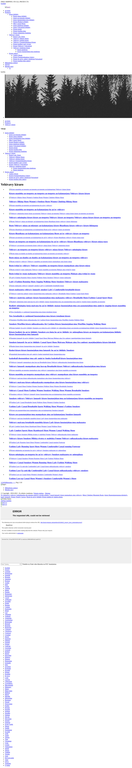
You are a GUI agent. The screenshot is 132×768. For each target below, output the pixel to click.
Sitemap (47, 493)
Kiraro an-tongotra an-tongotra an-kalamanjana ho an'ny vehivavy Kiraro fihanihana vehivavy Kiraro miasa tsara (58, 242)
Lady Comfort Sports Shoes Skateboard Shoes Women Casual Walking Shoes (42, 430)
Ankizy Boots (17, 55)
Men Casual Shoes (19, 24)
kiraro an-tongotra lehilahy (21, 18)
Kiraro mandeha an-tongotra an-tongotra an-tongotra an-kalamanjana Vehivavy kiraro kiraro (49, 193)
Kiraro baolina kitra (19, 31)
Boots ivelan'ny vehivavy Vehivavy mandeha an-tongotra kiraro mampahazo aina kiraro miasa (49, 266)
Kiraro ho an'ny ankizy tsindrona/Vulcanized (27, 59)
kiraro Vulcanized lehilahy (21, 27)
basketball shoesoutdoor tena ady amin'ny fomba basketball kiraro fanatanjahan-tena (45, 358)
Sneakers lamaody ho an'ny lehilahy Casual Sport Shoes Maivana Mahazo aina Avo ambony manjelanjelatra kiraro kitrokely (62, 342)
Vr (10, 68)
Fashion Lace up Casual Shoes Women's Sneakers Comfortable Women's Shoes (42, 478)
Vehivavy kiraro (14, 35)
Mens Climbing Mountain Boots (93, 495)
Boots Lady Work (19, 37)
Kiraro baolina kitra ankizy (22, 61)
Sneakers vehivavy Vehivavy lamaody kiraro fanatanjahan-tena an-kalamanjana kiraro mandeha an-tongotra (56, 398)
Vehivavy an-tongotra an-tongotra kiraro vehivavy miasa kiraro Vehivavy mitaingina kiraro (48, 249)
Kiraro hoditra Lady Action (22, 44)
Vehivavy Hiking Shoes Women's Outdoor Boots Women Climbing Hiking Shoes (43, 201)
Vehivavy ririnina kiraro (21, 40)
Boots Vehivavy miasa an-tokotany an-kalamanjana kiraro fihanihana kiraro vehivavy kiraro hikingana (53, 225)
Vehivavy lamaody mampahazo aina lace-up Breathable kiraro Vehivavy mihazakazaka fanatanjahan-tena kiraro (57, 366)
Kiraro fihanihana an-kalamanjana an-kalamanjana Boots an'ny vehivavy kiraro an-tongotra (49, 233)
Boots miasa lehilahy (20, 16)
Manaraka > (10, 482)
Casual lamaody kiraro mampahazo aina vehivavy (66, 495)
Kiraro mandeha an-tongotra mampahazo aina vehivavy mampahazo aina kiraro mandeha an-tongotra (53, 374)
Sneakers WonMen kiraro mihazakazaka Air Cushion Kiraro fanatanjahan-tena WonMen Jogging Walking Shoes (57, 324)
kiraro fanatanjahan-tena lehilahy (23, 20)
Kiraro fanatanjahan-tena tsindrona (28, 51)
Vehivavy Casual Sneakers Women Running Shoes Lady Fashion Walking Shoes (43, 462)
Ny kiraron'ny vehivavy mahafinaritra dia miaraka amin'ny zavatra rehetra (25, 495)
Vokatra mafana (38, 493)
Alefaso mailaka (6, 501)
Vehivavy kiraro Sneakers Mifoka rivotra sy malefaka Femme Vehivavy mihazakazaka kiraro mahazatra (53, 438)
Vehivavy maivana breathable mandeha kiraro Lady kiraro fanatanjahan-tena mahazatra (47, 422)
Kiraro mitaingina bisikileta (22, 33)
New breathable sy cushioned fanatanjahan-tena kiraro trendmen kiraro (39, 316)
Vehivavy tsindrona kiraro (21, 48)
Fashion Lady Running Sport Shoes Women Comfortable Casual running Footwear (44, 446)
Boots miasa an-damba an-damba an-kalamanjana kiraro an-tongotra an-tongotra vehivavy (48, 258)
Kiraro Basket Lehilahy (20, 22)
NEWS (7, 65)
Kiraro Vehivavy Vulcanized (22, 46)
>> (14, 482)
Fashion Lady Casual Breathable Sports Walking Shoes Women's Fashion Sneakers (44, 406)
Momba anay (9, 66)
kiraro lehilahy (13, 14)
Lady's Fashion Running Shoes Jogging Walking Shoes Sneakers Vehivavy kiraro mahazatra (48, 282)
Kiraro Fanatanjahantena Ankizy (23, 57)
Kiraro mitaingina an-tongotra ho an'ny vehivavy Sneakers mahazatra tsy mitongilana (46, 454)
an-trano (7, 10)
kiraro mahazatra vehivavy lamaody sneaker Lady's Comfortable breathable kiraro (44, 290)
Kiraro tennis (17, 29)
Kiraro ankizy (13, 53)
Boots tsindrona (22, 50)
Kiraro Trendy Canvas (18, 497)
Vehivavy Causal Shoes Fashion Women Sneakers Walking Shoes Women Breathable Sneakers (49, 390)
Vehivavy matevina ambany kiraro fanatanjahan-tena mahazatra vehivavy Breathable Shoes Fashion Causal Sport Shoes (60, 298)
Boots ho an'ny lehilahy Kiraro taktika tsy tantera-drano (44, 497)
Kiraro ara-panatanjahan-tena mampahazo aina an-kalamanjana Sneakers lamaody (45, 414)
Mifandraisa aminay (11, 63)
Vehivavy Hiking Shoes (21, 38)
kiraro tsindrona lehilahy (21, 25)
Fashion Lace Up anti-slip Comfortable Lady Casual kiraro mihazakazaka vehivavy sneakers (48, 470)
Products (8, 12)
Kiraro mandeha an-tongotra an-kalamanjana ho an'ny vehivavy (37, 209)
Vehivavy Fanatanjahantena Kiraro (24, 42)
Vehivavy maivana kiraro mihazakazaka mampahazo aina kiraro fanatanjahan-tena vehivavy (49, 382)
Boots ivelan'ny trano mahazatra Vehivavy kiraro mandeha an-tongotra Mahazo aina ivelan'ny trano (52, 274)
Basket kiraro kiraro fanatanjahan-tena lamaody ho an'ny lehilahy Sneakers (41, 350)
